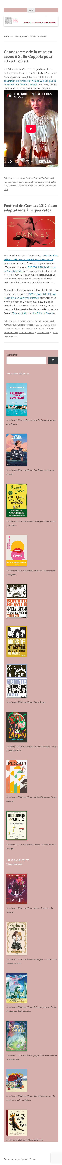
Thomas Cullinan (16, 185)
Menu (31, 10)
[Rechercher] (53, 360)
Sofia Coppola (38, 181)
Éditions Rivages (25, 324)
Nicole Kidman (24, 181)
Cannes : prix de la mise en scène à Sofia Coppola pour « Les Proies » (28, 56)
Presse (48, 178)
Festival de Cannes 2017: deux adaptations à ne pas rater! (30, 208)
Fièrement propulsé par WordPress (19, 1159)
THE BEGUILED (11, 332)
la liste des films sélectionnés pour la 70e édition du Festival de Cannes (31, 259)
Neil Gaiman (19, 328)
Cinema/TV (39, 178)
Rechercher (11, 354)
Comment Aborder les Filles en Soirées (33, 313)
